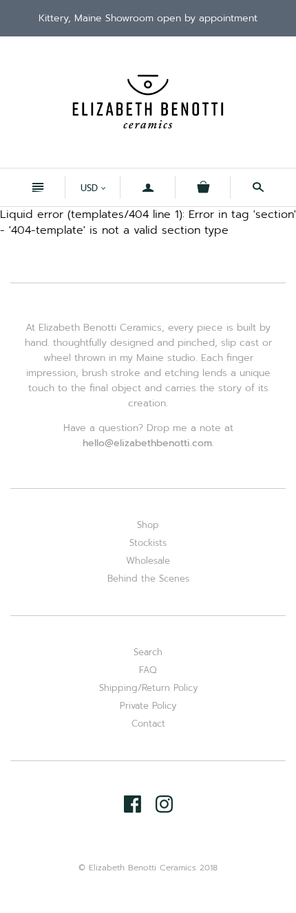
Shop (148, 524)
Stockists (148, 542)
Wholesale (148, 560)
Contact (148, 723)
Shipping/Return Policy (148, 687)
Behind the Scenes (148, 578)
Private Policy (148, 705)
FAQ (148, 669)
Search (148, 652)
